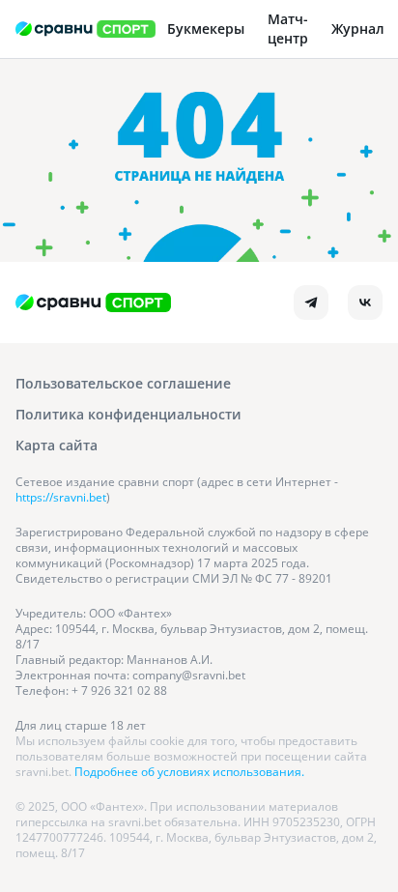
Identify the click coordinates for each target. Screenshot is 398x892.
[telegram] (311, 302)
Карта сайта (56, 445)
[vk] (365, 302)
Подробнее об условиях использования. (189, 771)
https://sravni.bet (60, 497)
